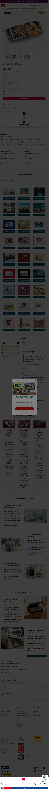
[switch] (45, 784)
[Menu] (47, 775)
